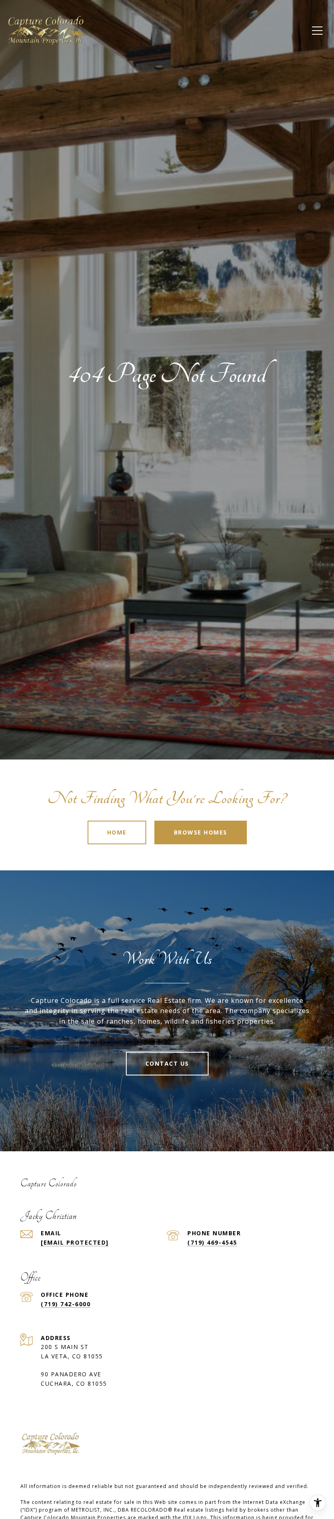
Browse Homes (200, 832)
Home (117, 832)
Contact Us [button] (167, 1063)
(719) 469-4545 (212, 1242)
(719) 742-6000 (65, 1304)
